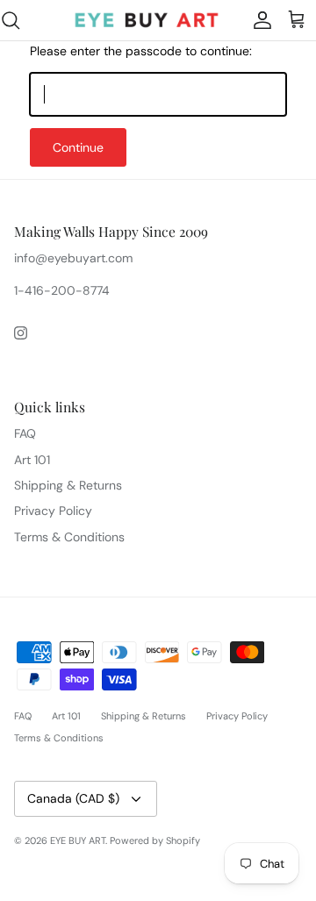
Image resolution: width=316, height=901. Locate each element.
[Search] (19, 20)
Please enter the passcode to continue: (141, 51)
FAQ (25, 433)
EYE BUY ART (77, 840)
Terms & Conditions (69, 537)
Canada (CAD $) (73, 798)
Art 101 (32, 460)
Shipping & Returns (68, 485)
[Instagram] (20, 333)
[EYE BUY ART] (147, 20)
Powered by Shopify (155, 840)
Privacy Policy (53, 510)
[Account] (258, 20)
